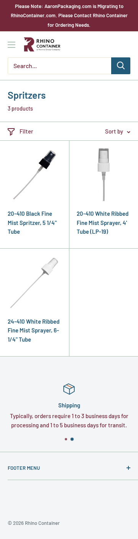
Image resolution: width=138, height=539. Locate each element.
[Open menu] (11, 45)
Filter (26, 131)
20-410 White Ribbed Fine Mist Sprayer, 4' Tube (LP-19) (102, 222)
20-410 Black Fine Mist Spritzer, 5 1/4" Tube (32, 222)
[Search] (120, 65)
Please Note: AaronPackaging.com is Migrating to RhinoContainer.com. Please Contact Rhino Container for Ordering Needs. (69, 15)
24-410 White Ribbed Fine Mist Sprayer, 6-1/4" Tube (33, 330)
